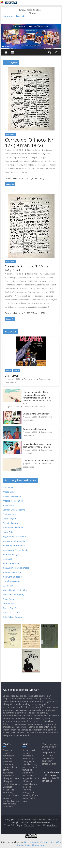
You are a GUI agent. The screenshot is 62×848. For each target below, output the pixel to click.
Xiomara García (33, 150)
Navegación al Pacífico (24, 296)
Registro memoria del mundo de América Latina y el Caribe (29, 299)
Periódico (10, 134)
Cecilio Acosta (9, 514)
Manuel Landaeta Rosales (15, 590)
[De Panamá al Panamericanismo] (12, 459)
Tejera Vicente (46, 303)
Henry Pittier (8, 532)
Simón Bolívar (9, 603)
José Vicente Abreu (11, 563)
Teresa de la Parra (11, 612)
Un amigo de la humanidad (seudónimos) (32, 307)
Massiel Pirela (33, 274)
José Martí (7, 559)
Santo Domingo (11, 172)
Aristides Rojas (10, 505)
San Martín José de (47, 168)
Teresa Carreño (10, 608)
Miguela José (29, 165)
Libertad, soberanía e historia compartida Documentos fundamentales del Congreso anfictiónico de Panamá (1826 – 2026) (37, 398)
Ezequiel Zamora (10, 523)
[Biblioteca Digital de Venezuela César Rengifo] (31, 25)
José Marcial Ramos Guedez (16, 550)
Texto (16, 370)
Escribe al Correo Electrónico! (51, 773)
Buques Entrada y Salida (23, 281)
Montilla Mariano (42, 165)
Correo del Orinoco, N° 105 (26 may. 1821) (27, 268)
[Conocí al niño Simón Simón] (12, 412)
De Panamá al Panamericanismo (38, 460)
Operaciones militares (44, 296)
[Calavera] (31, 338)
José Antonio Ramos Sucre (15, 541)
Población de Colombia (29, 168)
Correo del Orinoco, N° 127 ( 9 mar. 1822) (29, 142)
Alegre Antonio (49, 274)
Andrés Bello (9, 491)
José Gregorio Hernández (14, 545)
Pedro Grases (9, 599)
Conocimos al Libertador (14, 16)
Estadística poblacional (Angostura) (30, 285)
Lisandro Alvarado (11, 581)
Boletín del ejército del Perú (33, 154)
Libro (8, 370)
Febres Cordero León (42, 161)
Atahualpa (21, 277)
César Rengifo (9, 518)
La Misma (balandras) (26, 288)
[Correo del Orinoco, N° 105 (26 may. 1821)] (31, 196)
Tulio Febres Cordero (12, 617)
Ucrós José (23, 172)
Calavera (11, 375)
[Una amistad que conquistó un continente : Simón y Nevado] (12, 442)
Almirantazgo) (10, 277)
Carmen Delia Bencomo (14, 509)
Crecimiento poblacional (15, 157)
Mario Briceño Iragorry (13, 594)
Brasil (47, 154)
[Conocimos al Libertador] (12, 427)
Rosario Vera (29, 379)
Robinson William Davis (20, 303)
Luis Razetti (8, 585)
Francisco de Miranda (13, 527)
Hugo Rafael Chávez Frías (15, 536)
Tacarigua (35, 303)
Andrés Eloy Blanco (12, 496)
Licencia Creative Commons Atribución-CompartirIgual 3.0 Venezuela (39, 843)
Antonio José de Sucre (13, 500)
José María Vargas (11, 554)
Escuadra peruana (24, 161)
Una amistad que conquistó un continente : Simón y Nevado (37, 445)
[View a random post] (56, 52)
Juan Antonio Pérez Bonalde (16, 567)
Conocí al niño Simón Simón (36, 413)
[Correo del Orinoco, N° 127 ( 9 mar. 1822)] (31, 68)
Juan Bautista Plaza (12, 572)
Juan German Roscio (12, 576)
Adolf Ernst (8, 487)
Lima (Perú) (9, 296)
